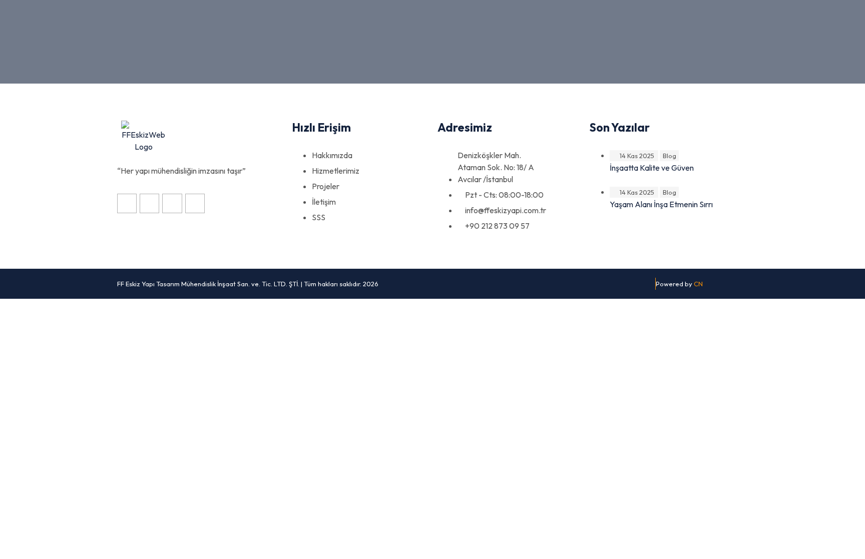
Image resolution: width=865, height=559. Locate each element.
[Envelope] (195, 203)
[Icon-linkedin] (172, 203)
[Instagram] (127, 203)
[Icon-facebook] (149, 203)
